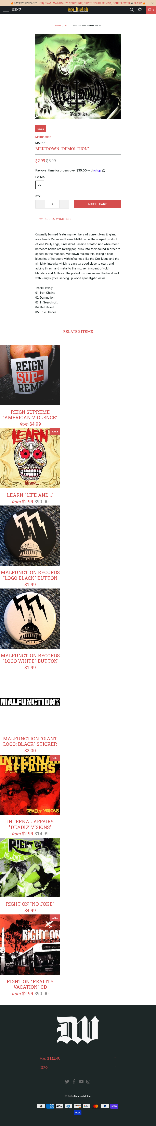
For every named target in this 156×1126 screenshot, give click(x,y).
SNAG (48, 3)
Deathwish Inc (82, 1096)
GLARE (137, 3)
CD (39, 184)
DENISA (107, 3)
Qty (37, 196)
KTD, (41, 3)
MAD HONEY (60, 3)
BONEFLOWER (121, 3)
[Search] (131, 9)
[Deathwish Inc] (78, 10)
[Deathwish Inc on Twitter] (67, 1082)
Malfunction (43, 137)
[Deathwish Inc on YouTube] (81, 1082)
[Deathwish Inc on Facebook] (74, 1082)
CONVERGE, (76, 3)
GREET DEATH (92, 3)
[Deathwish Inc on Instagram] (88, 1082)
